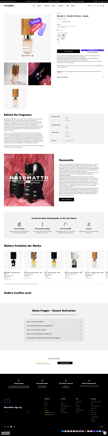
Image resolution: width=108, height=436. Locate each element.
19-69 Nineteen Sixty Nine (96, 401)
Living (53, 5)
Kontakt (46, 401)
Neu (34, 5)
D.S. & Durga (93, 412)
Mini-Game (47, 410)
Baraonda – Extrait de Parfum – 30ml (33, 272)
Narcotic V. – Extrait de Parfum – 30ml (94, 272)
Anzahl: (58, 42)
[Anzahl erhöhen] (64, 45)
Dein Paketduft (79, 401)
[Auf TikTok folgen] (14, 426)
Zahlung (77, 408)
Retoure (77, 412)
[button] (60, 21)
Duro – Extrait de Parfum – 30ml (52, 272)
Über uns (46, 403)
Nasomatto (59, 13)
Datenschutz (63, 408)
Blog (68, 5)
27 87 (92, 403)
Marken (73, 5)
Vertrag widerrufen (64, 412)
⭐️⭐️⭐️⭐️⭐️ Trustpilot (49, 414)
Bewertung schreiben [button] (65, 362)
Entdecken (47, 5)
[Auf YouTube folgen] (11, 426)
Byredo (92, 410)
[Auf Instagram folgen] (8, 426)
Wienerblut (93, 421)
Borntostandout (94, 408)
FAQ (77, 403)
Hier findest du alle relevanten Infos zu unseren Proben (18, 387)
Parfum (39, 5)
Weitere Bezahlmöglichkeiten (92, 52)
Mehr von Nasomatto (67, 199)
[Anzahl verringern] (59, 45)
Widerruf (62, 403)
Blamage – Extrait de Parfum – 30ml (73, 272)
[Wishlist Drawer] (100, 5)
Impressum (63, 410)
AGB (62, 401)
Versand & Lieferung (80, 410)
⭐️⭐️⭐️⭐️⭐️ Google (49, 412)
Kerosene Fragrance (95, 416)
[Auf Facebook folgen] (5, 426)
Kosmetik (60, 5)
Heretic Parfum (94, 414)
